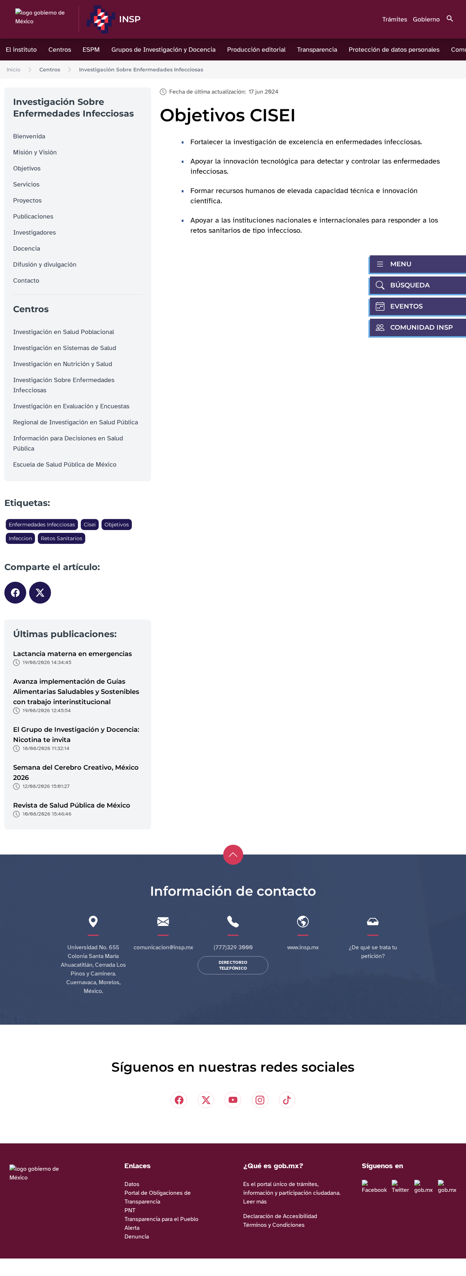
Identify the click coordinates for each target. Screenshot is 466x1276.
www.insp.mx (303, 947)
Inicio (13, 69)
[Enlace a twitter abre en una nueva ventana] (402, 1187)
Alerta (132, 1228)
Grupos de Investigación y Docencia (163, 50)
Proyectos (27, 200)
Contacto (26, 280)
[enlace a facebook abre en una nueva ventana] (376, 1187)
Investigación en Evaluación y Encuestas (71, 406)
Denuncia (137, 1236)
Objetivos (26, 168)
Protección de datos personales (394, 50)
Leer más (255, 1201)
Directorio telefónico (233, 965)
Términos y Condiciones (274, 1225)
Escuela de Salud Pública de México (64, 464)
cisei (90, 524)
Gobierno (426, 19)
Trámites (394, 19)
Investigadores (34, 232)
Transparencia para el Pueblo (161, 1219)
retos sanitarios (61, 538)
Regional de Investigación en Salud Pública (75, 422)
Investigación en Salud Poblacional (63, 332)
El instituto (21, 50)
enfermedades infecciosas (42, 524)
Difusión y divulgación (44, 264)
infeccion (20, 538)
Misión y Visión (35, 152)
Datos (132, 1184)
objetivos (116, 524)
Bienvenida (29, 136)
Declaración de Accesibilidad (280, 1216)
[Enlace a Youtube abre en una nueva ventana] (449, 1187)
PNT (130, 1210)
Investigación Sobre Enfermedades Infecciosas (141, 69)
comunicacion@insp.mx (163, 947)
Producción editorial (256, 50)
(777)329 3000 (233, 947)
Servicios (26, 184)
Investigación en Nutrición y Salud (62, 364)
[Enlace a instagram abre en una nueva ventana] (425, 1187)
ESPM (91, 50)
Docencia (26, 248)
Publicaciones (33, 216)
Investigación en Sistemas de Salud (64, 348)
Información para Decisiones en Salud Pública (68, 443)
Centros (59, 50)
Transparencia (317, 50)
